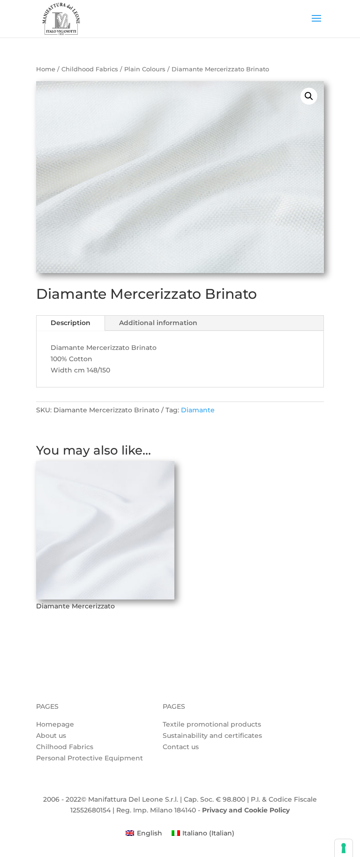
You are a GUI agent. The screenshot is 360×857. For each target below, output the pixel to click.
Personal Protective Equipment (89, 758)
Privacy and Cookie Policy (246, 810)
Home (45, 69)
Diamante (198, 410)
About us (51, 735)
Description (70, 323)
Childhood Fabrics (89, 69)
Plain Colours (144, 69)
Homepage (55, 724)
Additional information (158, 323)
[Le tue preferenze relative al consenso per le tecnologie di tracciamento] (343, 848)
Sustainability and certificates (212, 735)
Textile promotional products (212, 724)
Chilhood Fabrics (64, 747)
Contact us (181, 747)
